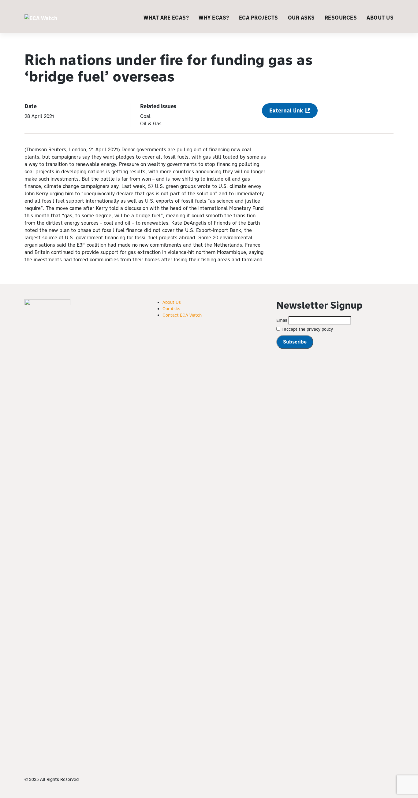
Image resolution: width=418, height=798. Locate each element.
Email (281, 320)
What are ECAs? (166, 17)
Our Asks (301, 17)
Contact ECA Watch (182, 315)
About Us (380, 17)
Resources (341, 17)
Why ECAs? (214, 17)
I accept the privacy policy (306, 329)
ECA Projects (258, 17)
